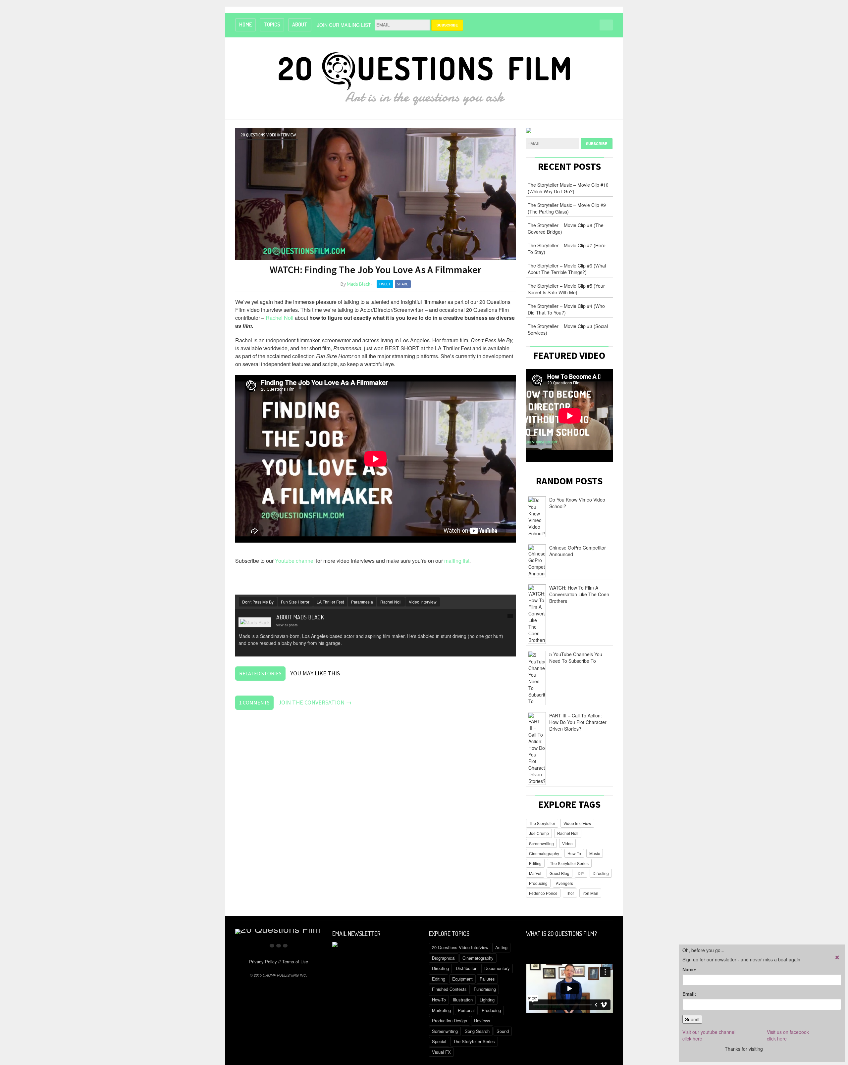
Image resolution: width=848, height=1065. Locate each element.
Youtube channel (295, 560)
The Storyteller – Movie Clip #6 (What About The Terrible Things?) (567, 268)
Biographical (443, 958)
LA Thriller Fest (330, 602)
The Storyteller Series (569, 863)
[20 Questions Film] (424, 77)
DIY (581, 873)
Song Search (477, 1031)
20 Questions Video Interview (268, 134)
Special (439, 1041)
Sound (503, 1031)
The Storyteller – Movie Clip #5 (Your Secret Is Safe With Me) (566, 289)
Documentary (497, 968)
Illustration (463, 999)
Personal (466, 1010)
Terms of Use (295, 961)
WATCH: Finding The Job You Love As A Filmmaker (375, 269)
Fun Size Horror (295, 602)
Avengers (564, 883)
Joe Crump (539, 833)
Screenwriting (541, 843)
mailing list (456, 560)
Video (567, 843)
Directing (601, 873)
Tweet (385, 284)
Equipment (462, 979)
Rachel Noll (279, 317)
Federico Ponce (543, 893)
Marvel (535, 873)
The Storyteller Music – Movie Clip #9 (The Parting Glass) (567, 208)
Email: (689, 994)
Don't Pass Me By (258, 602)
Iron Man (590, 893)
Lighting (487, 999)
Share (402, 284)
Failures (487, 979)
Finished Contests (449, 989)
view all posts (287, 624)
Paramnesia (362, 602)
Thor (570, 893)
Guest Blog (559, 873)
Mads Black (358, 284)
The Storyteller (542, 823)
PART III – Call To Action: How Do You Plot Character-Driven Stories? (578, 722)
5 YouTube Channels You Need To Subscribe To (575, 657)
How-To (574, 853)
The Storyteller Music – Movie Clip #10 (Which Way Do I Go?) (568, 188)
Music (594, 853)
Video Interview (423, 602)
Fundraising (485, 989)
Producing (538, 883)
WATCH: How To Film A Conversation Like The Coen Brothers (579, 594)
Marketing (441, 1010)
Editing (535, 863)
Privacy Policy (263, 961)
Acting (501, 947)
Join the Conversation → (315, 702)
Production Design (449, 1020)
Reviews (482, 1020)
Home (245, 24)
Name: (689, 969)
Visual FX (441, 1052)
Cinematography (544, 853)
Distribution (466, 968)
